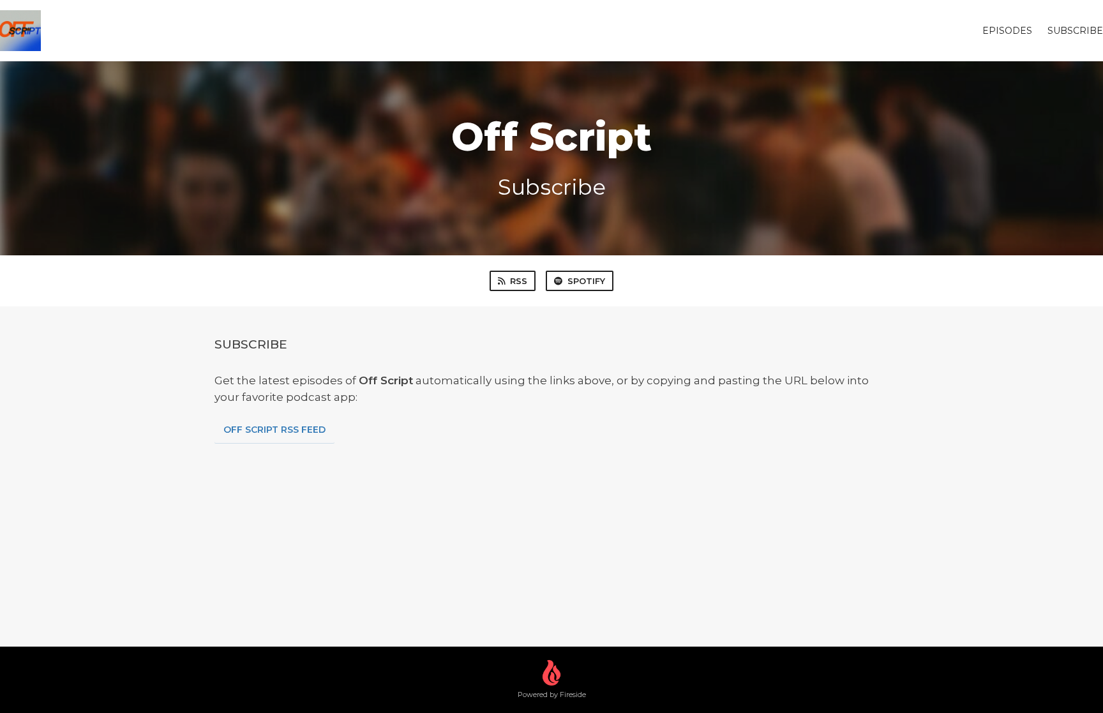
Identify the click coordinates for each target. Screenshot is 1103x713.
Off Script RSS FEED (274, 429)
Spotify (586, 281)
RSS (518, 281)
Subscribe (1075, 30)
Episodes (1007, 30)
